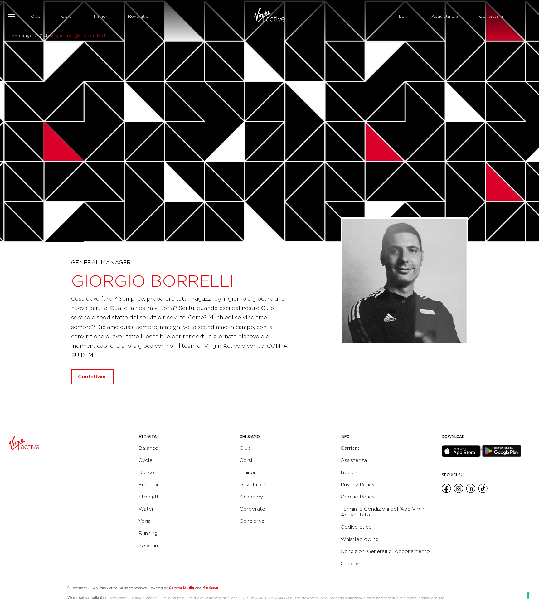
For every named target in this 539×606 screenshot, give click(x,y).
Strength (149, 497)
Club (36, 16)
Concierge (252, 521)
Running (148, 533)
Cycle (145, 460)
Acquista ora (445, 16)
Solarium (149, 545)
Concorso (353, 563)
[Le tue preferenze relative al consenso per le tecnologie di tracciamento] (528, 595)
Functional (151, 484)
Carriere (350, 448)
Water (146, 509)
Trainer (100, 16)
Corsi (66, 16)
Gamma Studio (181, 587)
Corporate (252, 509)
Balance (148, 448)
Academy (251, 497)
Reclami (350, 472)
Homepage (20, 35)
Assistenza (354, 460)
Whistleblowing (360, 539)
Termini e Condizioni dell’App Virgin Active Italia (383, 512)
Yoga (144, 521)
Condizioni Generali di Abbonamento (385, 551)
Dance (146, 472)
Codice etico (356, 527)
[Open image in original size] (269, 16)
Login (405, 16)
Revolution (139, 16)
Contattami (491, 16)
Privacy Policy (358, 484)
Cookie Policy (358, 497)
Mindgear (210, 587)
